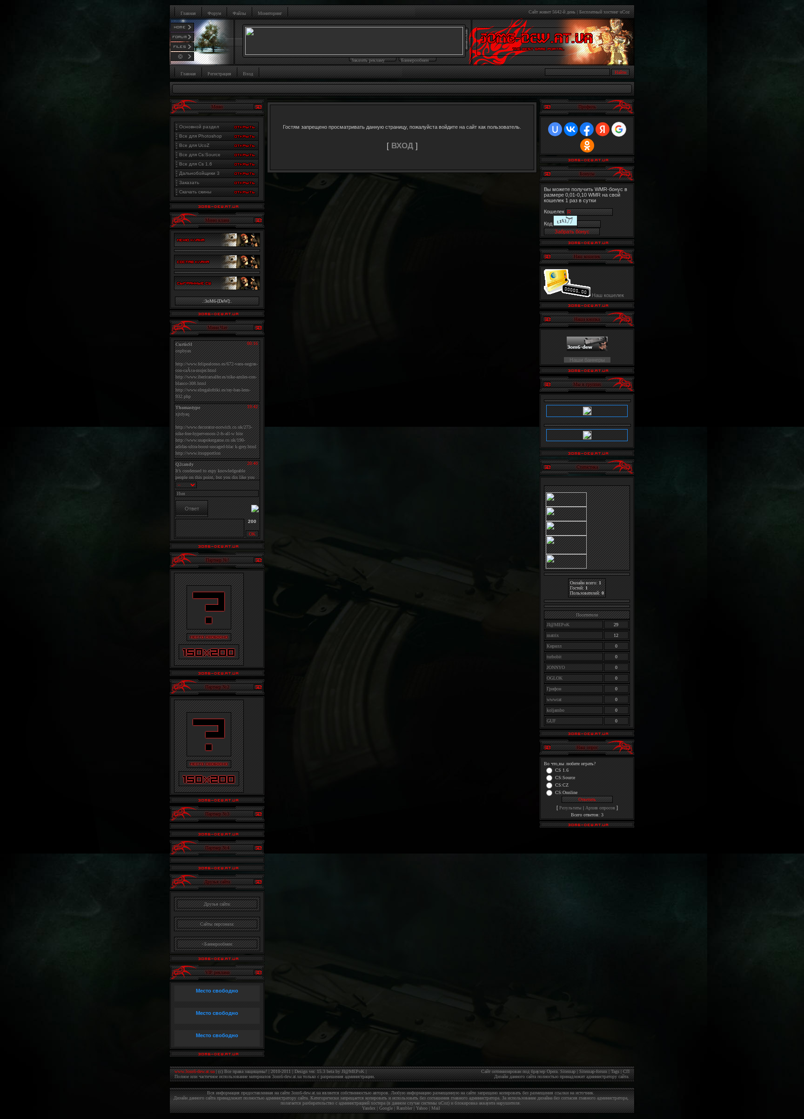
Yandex (368, 1108)
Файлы (239, 13)
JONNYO (556, 667)
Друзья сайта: (217, 904)
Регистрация (219, 73)
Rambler (404, 1108)
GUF (551, 720)
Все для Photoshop (200, 136)
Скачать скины (195, 191)
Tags (615, 1071)
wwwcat (554, 699)
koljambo (555, 710)
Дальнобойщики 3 (199, 173)
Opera (552, 1071)
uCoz (625, 11)
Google (386, 1108)
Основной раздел (199, 126)
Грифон (554, 688)
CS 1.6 (562, 769)
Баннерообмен (415, 60)
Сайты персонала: (217, 924)
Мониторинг (270, 13)
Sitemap (568, 1071)
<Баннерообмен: (217, 944)
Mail (435, 1108)
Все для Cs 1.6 (195, 163)
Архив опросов (600, 807)
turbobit (554, 656)
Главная (188, 13)
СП (626, 1071)
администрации (359, 1076)
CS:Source (565, 777)
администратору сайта (607, 1076)
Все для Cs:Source (200, 154)
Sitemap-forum (593, 1071)
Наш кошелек (608, 295)
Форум (214, 13)
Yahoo (422, 1108)
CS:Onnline (566, 792)
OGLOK (555, 678)
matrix (553, 635)
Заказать (189, 182)
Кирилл (554, 646)
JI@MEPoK (558, 624)
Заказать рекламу (368, 60)
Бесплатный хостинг (598, 11)
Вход (248, 73)
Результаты (570, 807)
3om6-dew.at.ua (287, 1076)
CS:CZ (562, 784)
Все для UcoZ (194, 145)
